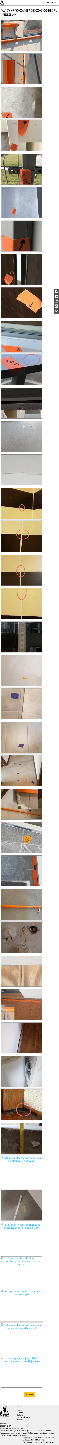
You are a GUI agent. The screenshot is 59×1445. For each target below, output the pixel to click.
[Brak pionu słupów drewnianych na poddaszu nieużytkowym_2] (21, 1327)
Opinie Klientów (23, 1417)
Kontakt (20, 1419)
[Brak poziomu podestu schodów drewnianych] (21, 1294)
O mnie (20, 1412)
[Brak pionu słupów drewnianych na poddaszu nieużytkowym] (21, 1160)
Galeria (20, 1415)
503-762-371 (7, 1426)
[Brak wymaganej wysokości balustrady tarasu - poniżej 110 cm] (21, 1361)
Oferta (19, 1410)
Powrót (29, 1394)
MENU (54, 2)
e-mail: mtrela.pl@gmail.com (11, 1428)
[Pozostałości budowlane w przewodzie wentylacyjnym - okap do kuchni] (21, 1264)
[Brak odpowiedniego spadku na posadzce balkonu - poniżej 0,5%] (21, 1227)
